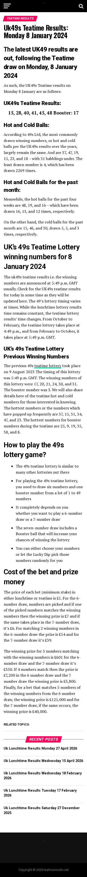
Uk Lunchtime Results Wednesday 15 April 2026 (43, 761)
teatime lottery (47, 365)
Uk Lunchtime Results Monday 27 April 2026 (40, 748)
